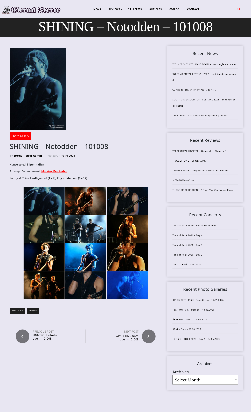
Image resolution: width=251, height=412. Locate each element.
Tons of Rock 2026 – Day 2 (187, 254)
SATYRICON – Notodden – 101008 (126, 337)
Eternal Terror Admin (27, 155)
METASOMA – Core (183, 180)
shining (33, 310)
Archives (180, 372)
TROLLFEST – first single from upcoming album (199, 115)
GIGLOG (174, 9)
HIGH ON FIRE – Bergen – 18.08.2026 (193, 309)
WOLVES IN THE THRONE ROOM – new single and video (204, 64)
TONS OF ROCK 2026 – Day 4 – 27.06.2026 (196, 338)
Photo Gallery (20, 136)
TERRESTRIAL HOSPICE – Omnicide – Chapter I (199, 151)
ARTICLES (155, 9)
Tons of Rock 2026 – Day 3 (187, 244)
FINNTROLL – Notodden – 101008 (45, 337)
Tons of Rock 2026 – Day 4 (187, 235)
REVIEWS (114, 9)
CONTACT (193, 9)
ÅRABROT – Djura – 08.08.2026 (189, 319)
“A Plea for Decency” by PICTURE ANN (194, 89)
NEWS (97, 9)
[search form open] (238, 9)
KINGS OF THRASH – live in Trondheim (194, 225)
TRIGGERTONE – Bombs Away (189, 160)
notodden (17, 310)
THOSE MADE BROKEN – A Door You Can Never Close (202, 189)
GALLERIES (135, 9)
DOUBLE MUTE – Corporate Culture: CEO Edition (200, 170)
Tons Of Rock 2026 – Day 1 (187, 264)
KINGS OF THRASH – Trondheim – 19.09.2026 (198, 299)
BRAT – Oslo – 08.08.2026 (186, 329)
